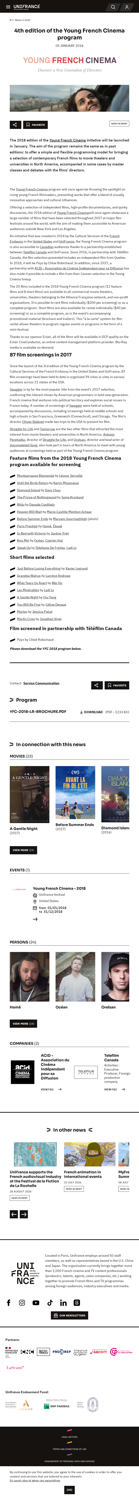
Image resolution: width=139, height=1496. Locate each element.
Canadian (47, 247)
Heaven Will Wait (29, 512)
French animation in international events (83, 1174)
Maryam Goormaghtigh (70, 519)
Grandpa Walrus (29, 576)
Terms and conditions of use (69, 1449)
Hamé (47, 526)
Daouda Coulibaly (42, 504)
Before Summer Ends (32, 519)
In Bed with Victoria (31, 533)
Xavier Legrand (77, 568)
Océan (39, 540)
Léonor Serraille (71, 476)
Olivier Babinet (33, 422)
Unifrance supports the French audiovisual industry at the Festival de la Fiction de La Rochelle (35, 1179)
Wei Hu (57, 583)
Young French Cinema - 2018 (59, 888)
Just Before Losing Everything (39, 568)
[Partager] (15, 125)
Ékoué (57, 526)
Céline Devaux (55, 604)
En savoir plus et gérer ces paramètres (35, 1480)
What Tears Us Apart (32, 583)
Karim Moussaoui (66, 483)
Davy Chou (52, 490)
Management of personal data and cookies (70, 1461)
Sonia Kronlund (72, 497)
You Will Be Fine (29, 604)
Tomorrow (47, 429)
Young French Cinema (67, 140)
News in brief (119, 123)
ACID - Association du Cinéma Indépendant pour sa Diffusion (79, 268)
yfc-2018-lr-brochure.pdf (38, 711)
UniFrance (66, 241)
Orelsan (79, 440)
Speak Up (24, 548)
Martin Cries (26, 619)
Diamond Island (28, 490)
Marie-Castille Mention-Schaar (69, 512)
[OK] (69, 1489)
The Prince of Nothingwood (36, 497)
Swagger (16, 389)
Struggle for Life (21, 429)
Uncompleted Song (23, 445)
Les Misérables (28, 590)
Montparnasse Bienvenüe (35, 476)
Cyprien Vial (54, 540)
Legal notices (69, 1437)
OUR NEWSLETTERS (72, 1315)
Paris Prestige (27, 526)
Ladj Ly (72, 548)
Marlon (22, 612)
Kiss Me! (23, 540)
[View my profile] (127, 7)
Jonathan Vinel (51, 619)
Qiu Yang (49, 597)
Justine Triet (60, 533)
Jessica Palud (42, 612)
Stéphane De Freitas (50, 548)
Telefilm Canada (35, 252)
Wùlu (20, 504)
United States (42, 241)
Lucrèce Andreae (58, 576)
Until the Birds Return (33, 483)
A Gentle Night (27, 597)
